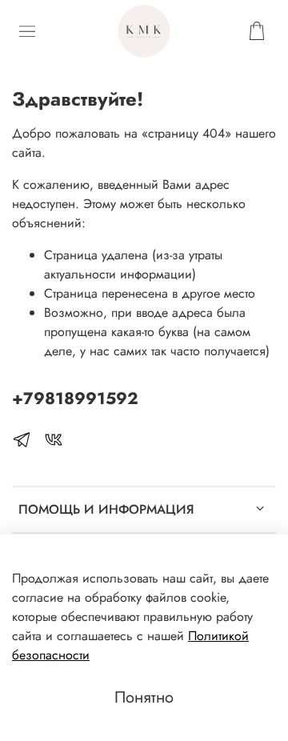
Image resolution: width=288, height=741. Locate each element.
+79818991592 (75, 399)
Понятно (144, 697)
